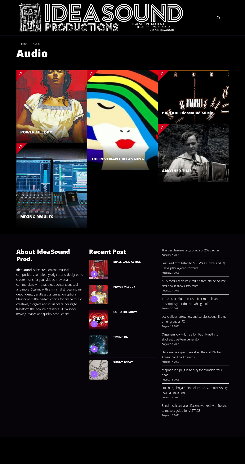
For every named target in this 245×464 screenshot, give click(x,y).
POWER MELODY (36, 132)
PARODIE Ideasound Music (187, 112)
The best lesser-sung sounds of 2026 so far (190, 250)
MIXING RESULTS (36, 216)
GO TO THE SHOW (125, 312)
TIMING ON (120, 337)
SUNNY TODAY (123, 362)
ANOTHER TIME (176, 170)
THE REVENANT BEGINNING (117, 158)
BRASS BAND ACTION (127, 262)
